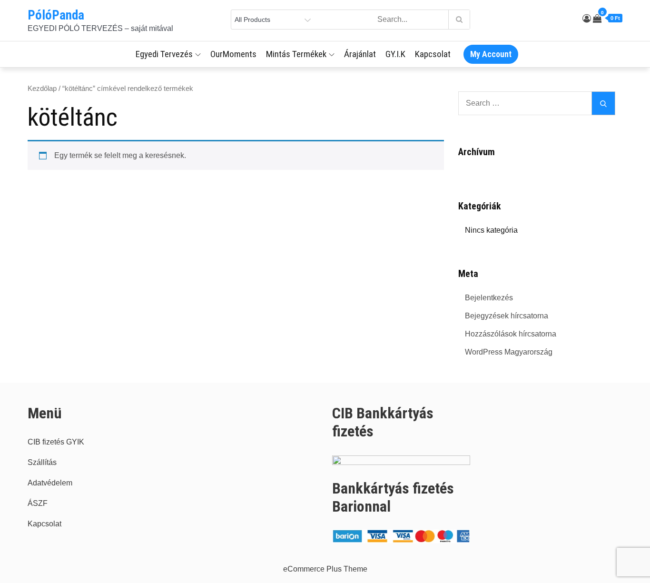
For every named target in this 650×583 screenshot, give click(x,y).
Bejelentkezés (489, 298)
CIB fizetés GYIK (56, 442)
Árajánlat (360, 54)
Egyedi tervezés (164, 54)
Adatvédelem (50, 483)
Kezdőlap (42, 88)
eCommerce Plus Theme (325, 569)
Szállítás (42, 462)
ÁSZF (38, 503)
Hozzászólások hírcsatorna (510, 334)
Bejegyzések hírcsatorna (506, 316)
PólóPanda (56, 15)
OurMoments (233, 54)
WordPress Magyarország (508, 352)
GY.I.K (395, 54)
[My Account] (586, 18)
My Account (491, 54)
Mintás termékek (296, 54)
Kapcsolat (433, 54)
